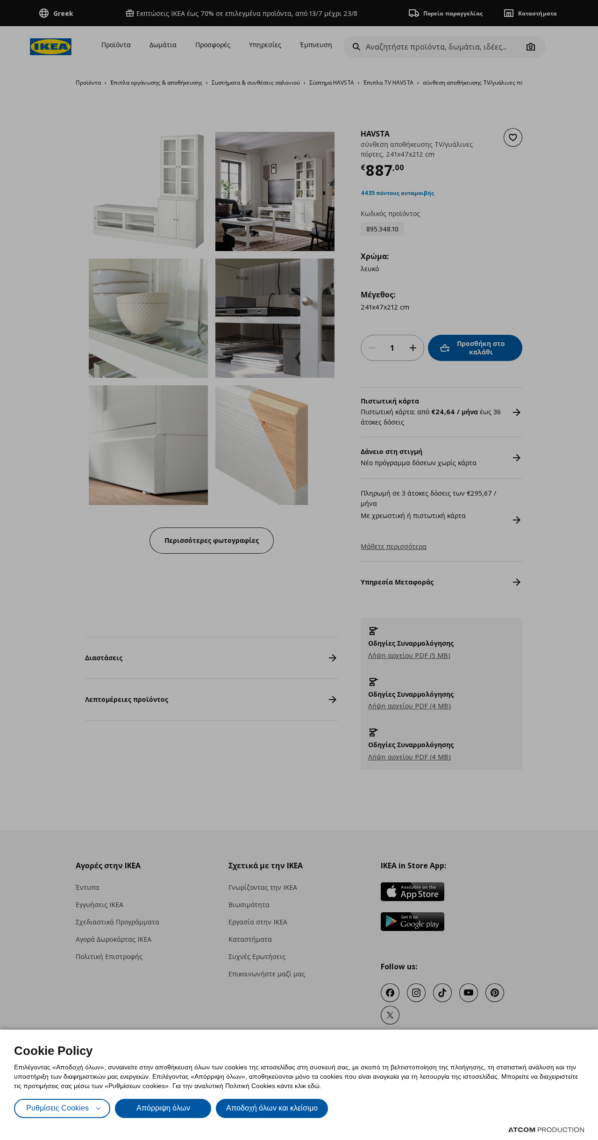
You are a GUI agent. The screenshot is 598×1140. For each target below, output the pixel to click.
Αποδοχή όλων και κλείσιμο (272, 1108)
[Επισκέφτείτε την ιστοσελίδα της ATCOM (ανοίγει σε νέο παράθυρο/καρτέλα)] (546, 1129)
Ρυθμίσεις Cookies (57, 1108)
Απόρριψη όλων (163, 1108)
